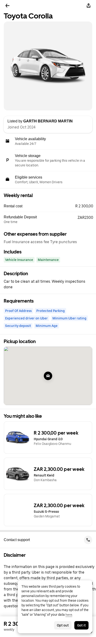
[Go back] (7, 5)
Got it (81, 625)
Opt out (63, 625)
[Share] (88, 5)
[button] (50, 206)
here (68, 614)
